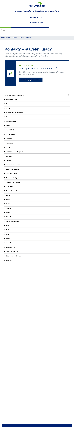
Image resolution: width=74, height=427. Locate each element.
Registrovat (37, 22)
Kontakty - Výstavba (25, 37)
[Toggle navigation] (3, 31)
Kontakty (14, 37)
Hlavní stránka (5, 37)
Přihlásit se (37, 18)
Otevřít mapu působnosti (29, 80)
